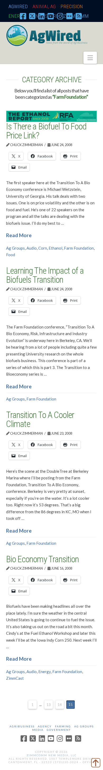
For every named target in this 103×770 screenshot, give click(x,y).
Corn (42, 248)
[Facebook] (23, 16)
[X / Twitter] (32, 16)
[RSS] (79, 16)
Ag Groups (15, 248)
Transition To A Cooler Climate (40, 419)
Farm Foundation (79, 248)
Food (10, 254)
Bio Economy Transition (42, 559)
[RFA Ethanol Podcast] (51, 115)
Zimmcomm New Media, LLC (52, 755)
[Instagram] (60, 16)
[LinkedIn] (41, 16)
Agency (45, 726)
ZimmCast (15, 678)
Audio (31, 248)
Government (59, 729)
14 (60, 705)
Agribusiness (22, 726)
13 (48, 705)
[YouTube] (51, 16)
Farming (63, 726)
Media (38, 729)
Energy (44, 671)
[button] (90, 58)
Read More (19, 235)
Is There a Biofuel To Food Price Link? (46, 131)
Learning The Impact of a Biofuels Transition (44, 275)
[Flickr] (69, 16)
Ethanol (55, 248)
